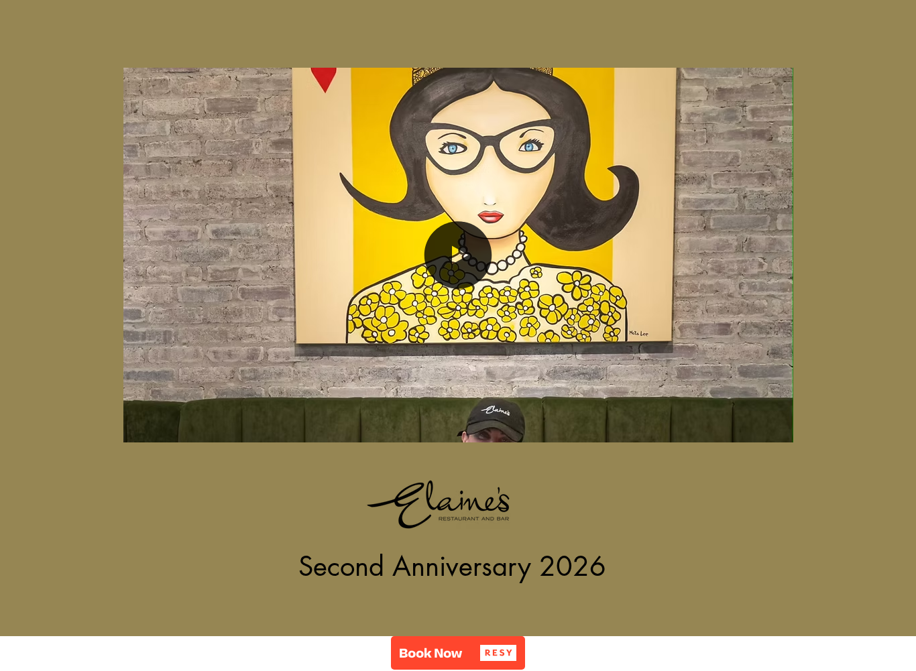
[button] (776, 427)
